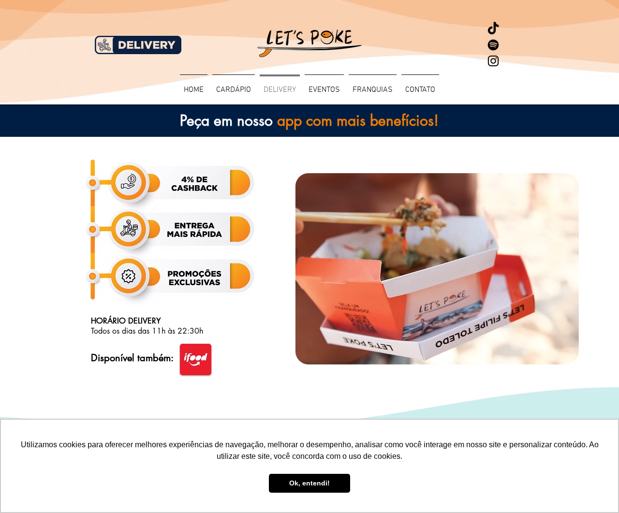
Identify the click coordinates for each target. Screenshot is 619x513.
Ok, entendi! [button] (309, 483)
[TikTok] (493, 29)
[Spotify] (493, 45)
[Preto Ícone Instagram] (493, 61)
